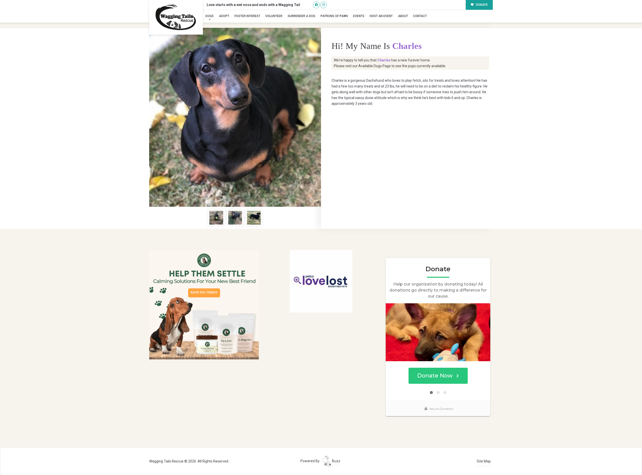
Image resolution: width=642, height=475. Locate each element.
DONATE (481, 5)
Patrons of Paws (334, 16)
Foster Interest (247, 16)
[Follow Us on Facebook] (316, 5)
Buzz (335, 461)
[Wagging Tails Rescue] (176, 17)
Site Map (484, 461)
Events (358, 16)
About (403, 16)
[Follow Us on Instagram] (323, 5)
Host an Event (381, 16)
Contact (420, 16)
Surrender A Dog (301, 16)
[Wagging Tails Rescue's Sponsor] (204, 304)
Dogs (209, 16)
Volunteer (273, 16)
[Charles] (235, 117)
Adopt (224, 16)
